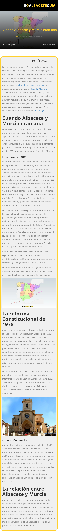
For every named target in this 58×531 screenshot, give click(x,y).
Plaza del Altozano (38, 89)
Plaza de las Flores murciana (31, 85)
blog (20, 36)
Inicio (16, 36)
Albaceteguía (39, 110)
